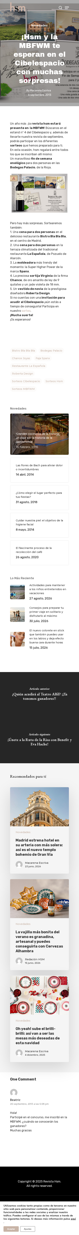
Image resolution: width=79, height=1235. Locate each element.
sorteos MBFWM (23, 389)
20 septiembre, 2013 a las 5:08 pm (29, 1104)
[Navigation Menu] (67, 7)
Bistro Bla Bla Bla (23, 350)
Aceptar (11, 1229)
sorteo (26, 310)
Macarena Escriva (40, 90)
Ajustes (27, 1229)
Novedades (39, 25)
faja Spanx (43, 358)
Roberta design (22, 373)
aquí (73, 1219)
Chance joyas (21, 358)
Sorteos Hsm (54, 381)
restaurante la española (28, 366)
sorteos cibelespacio (26, 381)
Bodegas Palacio (51, 350)
